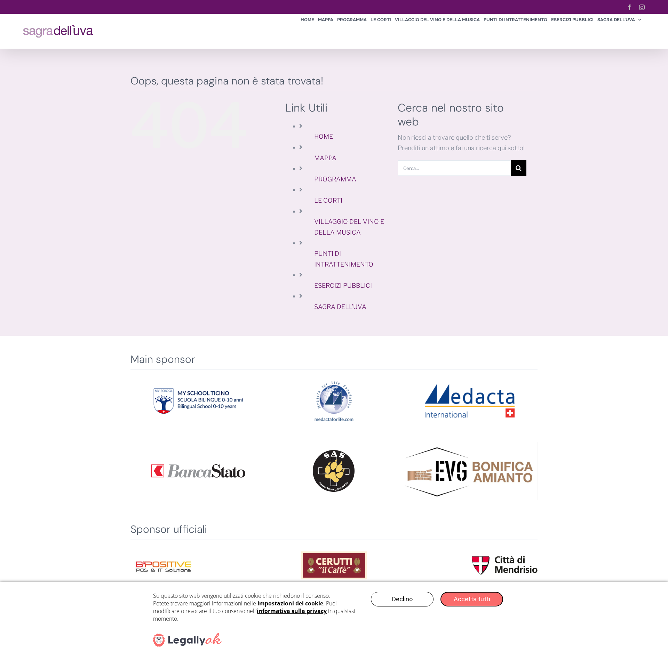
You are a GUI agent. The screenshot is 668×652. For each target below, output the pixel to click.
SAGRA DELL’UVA (340, 306)
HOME (323, 136)
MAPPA (325, 158)
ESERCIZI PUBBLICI (343, 285)
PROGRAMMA (335, 179)
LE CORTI (328, 200)
